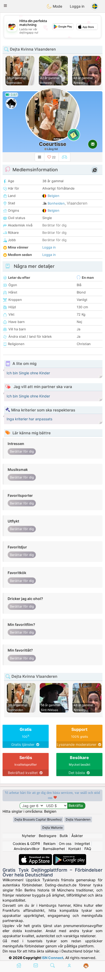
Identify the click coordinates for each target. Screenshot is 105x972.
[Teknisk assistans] (86, 966)
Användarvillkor (27, 848)
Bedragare (47, 836)
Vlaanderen (77, 203)
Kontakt (74, 848)
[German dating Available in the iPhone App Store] (36, 856)
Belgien (53, 196)
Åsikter (77, 836)
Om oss (65, 843)
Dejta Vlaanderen (78, 819)
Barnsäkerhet (54, 848)
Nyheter (28, 836)
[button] (5, 5)
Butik (64, 836)
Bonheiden (56, 203)
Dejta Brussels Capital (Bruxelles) (38, 819)
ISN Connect (52, 957)
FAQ (87, 848)
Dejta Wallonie (52, 827)
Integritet (82, 843)
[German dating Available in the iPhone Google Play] (69, 856)
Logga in (77, 6)
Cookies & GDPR (26, 843)
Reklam (49, 843)
